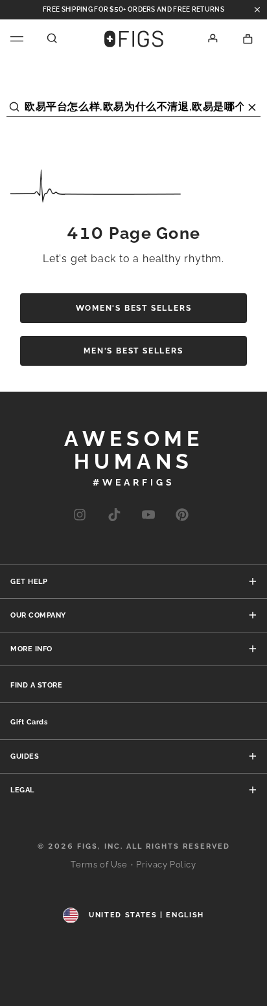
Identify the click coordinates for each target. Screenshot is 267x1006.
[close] (257, 9)
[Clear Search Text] (252, 103)
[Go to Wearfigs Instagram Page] (79, 517)
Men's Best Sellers (133, 350)
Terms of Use (99, 864)
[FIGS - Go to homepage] (134, 38)
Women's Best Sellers (134, 308)
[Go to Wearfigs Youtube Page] (148, 517)
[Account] (213, 38)
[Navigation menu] (17, 39)
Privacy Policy (166, 864)
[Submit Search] (14, 103)
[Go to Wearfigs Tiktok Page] (114, 517)
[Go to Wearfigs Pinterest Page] (182, 517)
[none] (36, 684)
